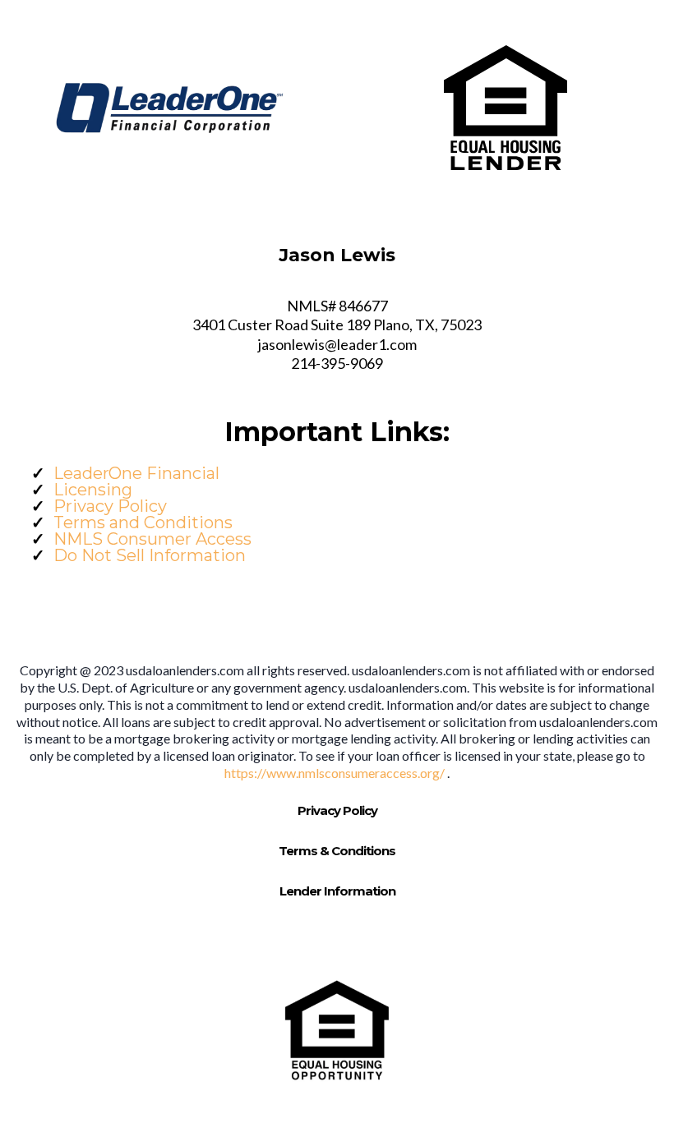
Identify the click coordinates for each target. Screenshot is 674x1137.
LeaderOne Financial (136, 473)
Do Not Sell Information (149, 555)
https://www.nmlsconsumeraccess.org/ (335, 772)
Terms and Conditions (143, 522)
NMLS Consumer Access (152, 539)
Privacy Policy (110, 506)
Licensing (92, 489)
